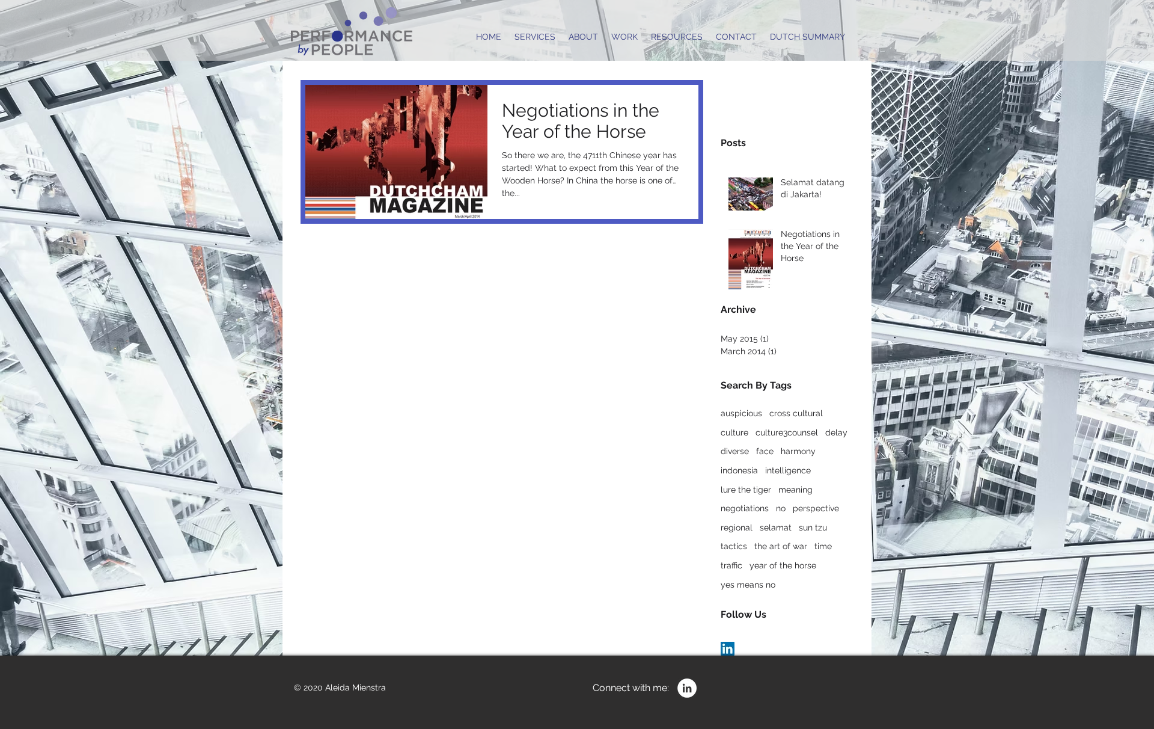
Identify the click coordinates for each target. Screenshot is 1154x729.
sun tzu (813, 527)
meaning (795, 489)
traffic (731, 565)
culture (734, 432)
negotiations (745, 508)
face (765, 451)
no (781, 508)
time (823, 546)
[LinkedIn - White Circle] (687, 688)
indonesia (739, 470)
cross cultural (796, 413)
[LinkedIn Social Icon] (727, 649)
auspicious (741, 413)
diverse (735, 451)
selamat (776, 527)
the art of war (780, 546)
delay (836, 432)
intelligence (788, 470)
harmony (798, 451)
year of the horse (782, 565)
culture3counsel (787, 432)
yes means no (748, 584)
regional (737, 527)
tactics (734, 546)
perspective (816, 508)
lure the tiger (746, 489)
